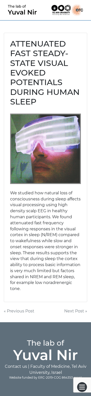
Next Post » (75, 311)
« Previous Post (19, 311)
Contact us (16, 366)
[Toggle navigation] (82, 387)
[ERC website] (77, 9)
